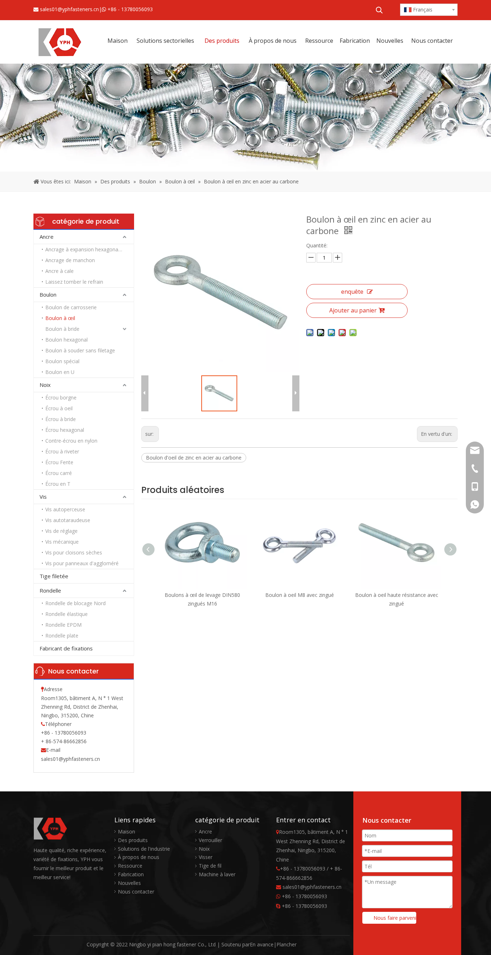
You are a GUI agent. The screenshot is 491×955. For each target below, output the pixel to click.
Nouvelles (129, 882)
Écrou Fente (59, 462)
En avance (262, 944)
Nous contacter (136, 891)
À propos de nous (138, 857)
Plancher (286, 944)
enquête (352, 292)
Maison (126, 831)
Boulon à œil (60, 318)
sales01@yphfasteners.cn (69, 9)
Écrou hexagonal (64, 429)
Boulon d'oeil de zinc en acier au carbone (194, 457)
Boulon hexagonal (66, 339)
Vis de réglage (61, 530)
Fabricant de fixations (66, 648)
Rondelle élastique (66, 614)
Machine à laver (217, 874)
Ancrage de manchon (70, 260)
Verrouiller (210, 840)
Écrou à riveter (62, 451)
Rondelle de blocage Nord (75, 603)
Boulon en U (59, 372)
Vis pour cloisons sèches (73, 552)
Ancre (47, 236)
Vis (43, 496)
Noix (45, 384)
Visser (205, 857)
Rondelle (50, 590)
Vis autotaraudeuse (67, 520)
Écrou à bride (60, 419)
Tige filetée (54, 576)
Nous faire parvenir (394, 917)
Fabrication (131, 874)
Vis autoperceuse (65, 509)
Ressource (130, 865)
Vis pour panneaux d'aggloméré (82, 563)
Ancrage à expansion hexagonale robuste (89, 249)
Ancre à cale (59, 271)
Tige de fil (210, 865)
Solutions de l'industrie (144, 848)
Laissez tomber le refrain (74, 281)
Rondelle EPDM (63, 624)
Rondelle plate (61, 635)
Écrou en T (57, 483)
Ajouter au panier (353, 310)
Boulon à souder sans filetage (80, 350)
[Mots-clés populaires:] (379, 10)
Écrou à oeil (59, 408)
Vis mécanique (62, 541)
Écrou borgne (61, 397)
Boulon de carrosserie (71, 307)
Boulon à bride (62, 328)
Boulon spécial (62, 361)
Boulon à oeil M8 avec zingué (299, 594)
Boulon (48, 294)
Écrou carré (58, 473)
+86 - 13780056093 (130, 9)
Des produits (133, 840)
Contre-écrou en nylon (71, 440)
